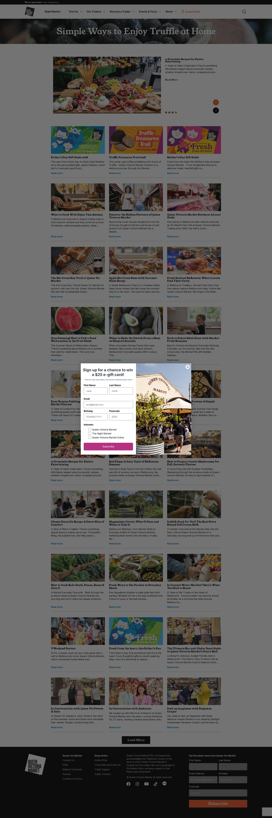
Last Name (115, 385)
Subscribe (108, 446)
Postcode (114, 411)
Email (87, 398)
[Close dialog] (187, 366)
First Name (89, 385)
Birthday (88, 411)
